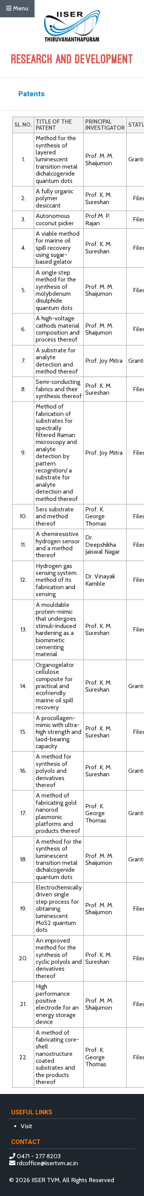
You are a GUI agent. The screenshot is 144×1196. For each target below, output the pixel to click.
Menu (20, 8)
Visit (26, 1126)
